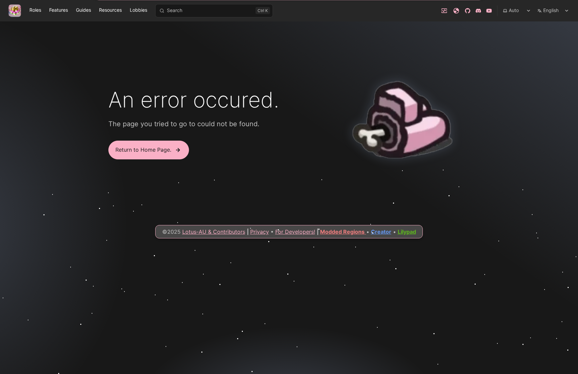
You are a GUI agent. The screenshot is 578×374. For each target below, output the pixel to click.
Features (58, 10)
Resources (110, 10)
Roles (35, 10)
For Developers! (295, 231)
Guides (83, 10)
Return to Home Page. (143, 149)
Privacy (259, 231)
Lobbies (138, 10)
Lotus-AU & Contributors (213, 231)
